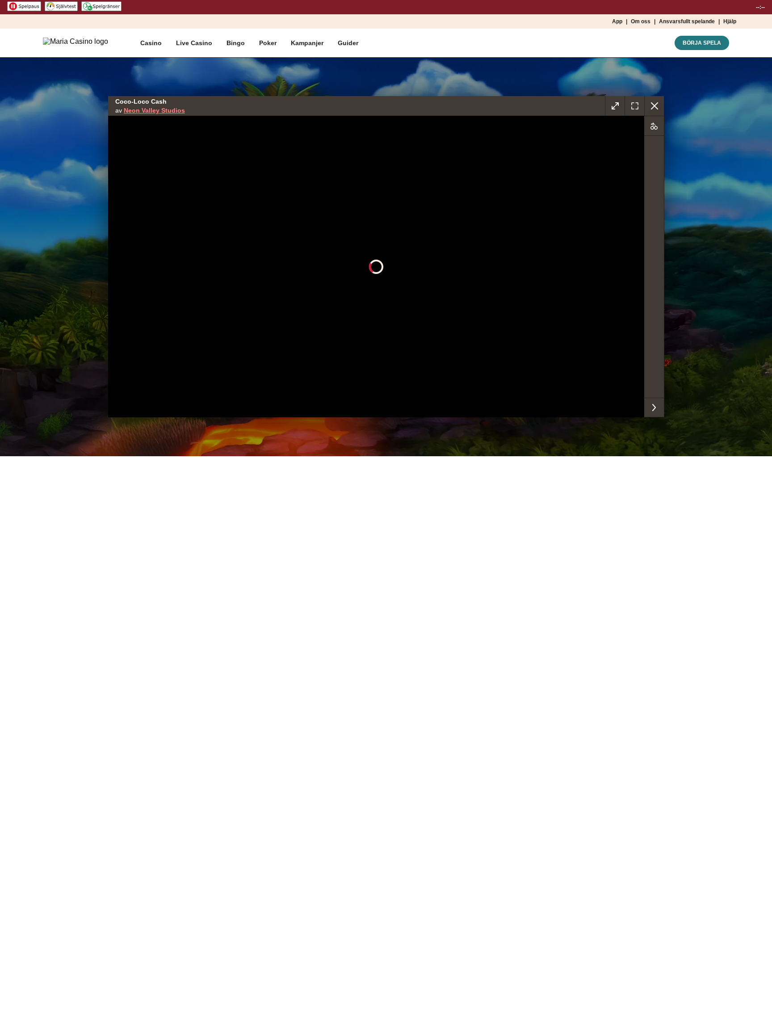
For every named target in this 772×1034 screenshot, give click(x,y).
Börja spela (702, 43)
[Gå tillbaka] (654, 106)
